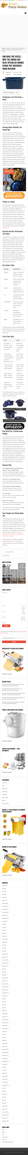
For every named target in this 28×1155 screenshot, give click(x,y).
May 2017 (4, 1100)
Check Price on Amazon (7, 674)
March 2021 (4, 1040)
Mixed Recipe (4, 791)
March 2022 (4, 1010)
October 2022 (5, 989)
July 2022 (4, 998)
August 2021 (4, 1031)
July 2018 (4, 1088)
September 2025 (5, 918)
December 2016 (5, 1112)
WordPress (23, 1152)
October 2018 (5, 1082)
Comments (4, 592)
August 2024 (4, 942)
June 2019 (4, 1070)
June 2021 (4, 1037)
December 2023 (5, 960)
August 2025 (4, 921)
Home (4, 48)
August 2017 (4, 1094)
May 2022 (4, 1004)
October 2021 (5, 1025)
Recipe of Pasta (5, 797)
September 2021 (5, 1028)
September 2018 (5, 1085)
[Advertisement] (14, 30)
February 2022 (5, 1013)
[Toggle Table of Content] (16, 92)
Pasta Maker (4, 794)
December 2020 (5, 1049)
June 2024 (4, 945)
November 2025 (5, 912)
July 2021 (4, 1034)
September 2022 (5, 992)
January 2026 (4, 906)
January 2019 (4, 1079)
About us (4, 1132)
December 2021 (5, 1019)
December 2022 (5, 984)
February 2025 (5, 939)
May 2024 (4, 948)
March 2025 (4, 936)
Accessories (4, 782)
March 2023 (4, 975)
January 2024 (4, 957)
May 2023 (4, 969)
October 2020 (5, 1055)
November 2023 (5, 963)
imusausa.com (5, 227)
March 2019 (4, 1073)
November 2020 (5, 1052)
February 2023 (5, 978)
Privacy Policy (5, 1137)
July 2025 (4, 924)
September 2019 (5, 1061)
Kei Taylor (9, 72)
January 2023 (4, 981)
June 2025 (4, 927)
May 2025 (4, 930)
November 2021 (5, 1022)
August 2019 (4, 1064)
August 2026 (4, 885)
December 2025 (5, 909)
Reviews (8, 48)
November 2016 (5, 1115)
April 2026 (4, 897)
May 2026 (4, 894)
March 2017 (4, 1103)
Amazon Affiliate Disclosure (7, 1142)
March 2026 (4, 900)
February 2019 (5, 1076)
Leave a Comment (17, 74)
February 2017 (5, 1106)
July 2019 (4, 1067)
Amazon (14, 541)
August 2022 (4, 995)
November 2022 (5, 987)
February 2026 (5, 903)
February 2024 (5, 954)
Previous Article (9, 552)
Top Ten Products (5, 803)
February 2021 (5, 1043)
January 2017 (4, 1109)
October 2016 (5, 1118)
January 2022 (4, 1016)
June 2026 (4, 891)
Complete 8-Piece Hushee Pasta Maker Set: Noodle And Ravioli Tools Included (12, 534)
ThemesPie (9, 1152)
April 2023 (4, 972)
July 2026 (4, 888)
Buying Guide (4, 788)
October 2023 (5, 966)
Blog (3, 785)
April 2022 (4, 1007)
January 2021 (4, 1046)
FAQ (3, 1134)
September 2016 (5, 1121)
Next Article (6, 555)
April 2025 (4, 933)
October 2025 (5, 915)
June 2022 (4, 1001)
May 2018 (4, 1091)
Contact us (4, 1139)
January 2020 (4, 1058)
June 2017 (4, 1097)
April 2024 (4, 951)
